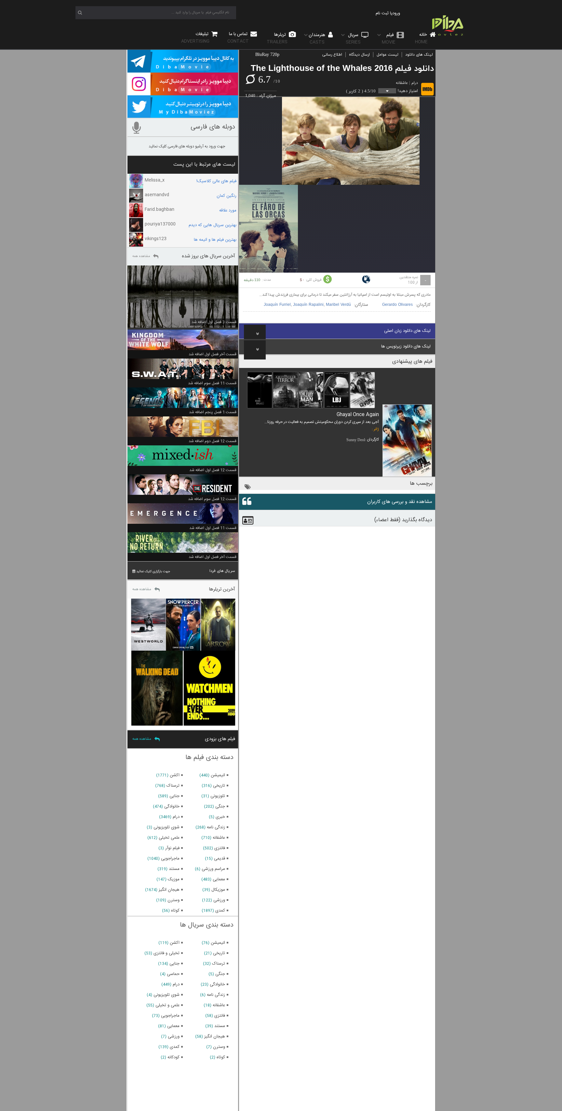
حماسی (173, 974)
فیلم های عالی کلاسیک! (216, 181)
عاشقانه (402, 83)
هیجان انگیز (169, 889)
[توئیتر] (182, 114)
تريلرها (277, 38)
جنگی (220, 806)
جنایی (174, 796)
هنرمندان (318, 38)
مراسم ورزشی (213, 869)
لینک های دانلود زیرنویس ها (406, 346)
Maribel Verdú (338, 304)
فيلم (388, 38)
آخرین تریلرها (222, 589)
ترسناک (173, 785)
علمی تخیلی (169, 837)
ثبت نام (382, 13)
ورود (396, 13)
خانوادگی (172, 806)
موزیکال (218, 889)
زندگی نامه (216, 827)
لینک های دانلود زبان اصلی (407, 330)
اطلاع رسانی (332, 54)
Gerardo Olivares (397, 304)
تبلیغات (195, 37)
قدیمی (219, 858)
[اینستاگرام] (182, 92)
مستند (174, 869)
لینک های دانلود (419, 54)
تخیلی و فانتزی (167, 953)
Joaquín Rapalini (308, 304)
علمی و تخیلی (167, 1005)
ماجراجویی (170, 858)
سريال (353, 38)
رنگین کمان (226, 195)
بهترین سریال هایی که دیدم (212, 225)
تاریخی (219, 785)
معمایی (219, 879)
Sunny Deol (355, 440)
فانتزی (219, 848)
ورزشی (219, 900)
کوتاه (175, 910)
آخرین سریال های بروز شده (208, 256)
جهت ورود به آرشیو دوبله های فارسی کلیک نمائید (187, 146)
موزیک (174, 879)
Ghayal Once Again (358, 415)
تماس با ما (238, 37)
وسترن (173, 900)
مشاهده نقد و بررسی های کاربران (399, 502)
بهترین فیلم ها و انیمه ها (215, 239)
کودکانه (173, 1057)
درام (414, 83)
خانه (421, 38)
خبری (220, 816)
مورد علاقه (227, 210)
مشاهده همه (141, 256)
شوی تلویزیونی (167, 827)
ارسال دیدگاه (359, 54)
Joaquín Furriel (277, 304)
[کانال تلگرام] (182, 69)
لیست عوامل (387, 54)
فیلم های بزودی (220, 739)
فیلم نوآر (172, 848)
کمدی (220, 910)
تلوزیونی (217, 796)
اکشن (175, 775)
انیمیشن (218, 775)
